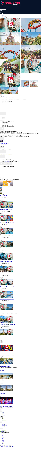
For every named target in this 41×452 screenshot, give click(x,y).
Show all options (2, 370)
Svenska (2, 443)
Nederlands (3, 440)
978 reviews (3, 96)
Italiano (2, 439)
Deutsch (2, 436)
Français (2, 438)
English (2, 434)
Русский (2, 442)
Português (3, 441)
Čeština (2, 435)
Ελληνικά (2, 437)
